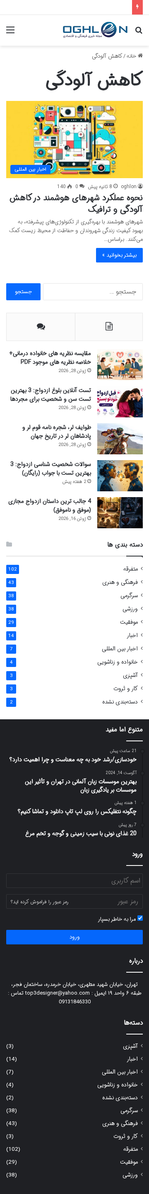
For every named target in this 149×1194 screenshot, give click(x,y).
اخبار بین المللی (120, 649)
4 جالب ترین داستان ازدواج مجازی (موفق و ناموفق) (49, 506)
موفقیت (129, 622)
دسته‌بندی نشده (120, 702)
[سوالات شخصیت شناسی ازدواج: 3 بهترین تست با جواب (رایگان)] (120, 475)
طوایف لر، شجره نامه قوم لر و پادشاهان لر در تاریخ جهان (56, 432)
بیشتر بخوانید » (119, 255)
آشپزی (130, 675)
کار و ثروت (125, 688)
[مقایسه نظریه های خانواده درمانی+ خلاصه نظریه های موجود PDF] (120, 364)
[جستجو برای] (139, 33)
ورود (75, 937)
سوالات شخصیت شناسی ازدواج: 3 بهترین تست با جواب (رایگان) (50, 469)
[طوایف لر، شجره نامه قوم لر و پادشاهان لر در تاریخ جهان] (120, 438)
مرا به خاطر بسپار (117, 919)
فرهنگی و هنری (120, 582)
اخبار (132, 635)
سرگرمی (129, 595)
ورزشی (130, 609)
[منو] (10, 33)
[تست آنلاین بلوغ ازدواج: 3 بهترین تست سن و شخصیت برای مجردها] (120, 401)
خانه (132, 56)
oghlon (129, 187)
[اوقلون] (95, 30)
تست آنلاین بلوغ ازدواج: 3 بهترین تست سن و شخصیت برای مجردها (50, 395)
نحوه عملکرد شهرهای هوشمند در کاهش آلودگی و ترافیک (76, 203)
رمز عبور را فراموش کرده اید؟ (39, 902)
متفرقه (130, 569)
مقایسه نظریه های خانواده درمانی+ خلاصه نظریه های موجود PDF (50, 358)
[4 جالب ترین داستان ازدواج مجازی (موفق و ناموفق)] (120, 512)
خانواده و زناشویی (117, 662)
